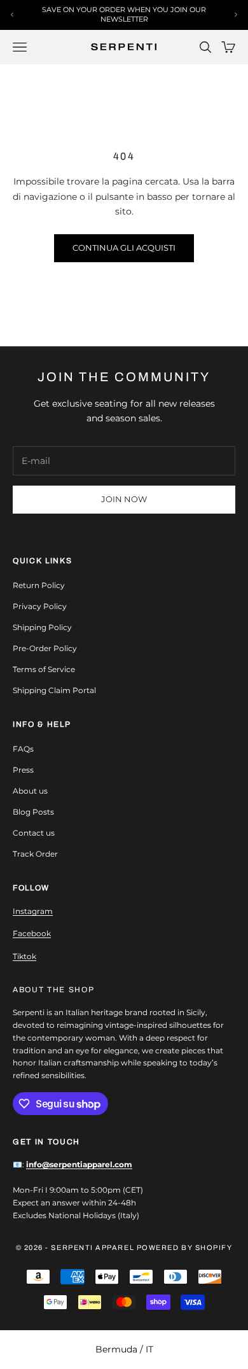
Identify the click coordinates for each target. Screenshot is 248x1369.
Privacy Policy (40, 606)
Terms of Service (44, 669)
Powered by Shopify (185, 1247)
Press (23, 770)
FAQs (23, 749)
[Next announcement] (236, 15)
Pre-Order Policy (45, 648)
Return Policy (39, 585)
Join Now (124, 499)
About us (30, 791)
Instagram (33, 911)
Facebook (32, 933)
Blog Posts (33, 812)
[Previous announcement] (12, 15)
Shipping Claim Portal (54, 690)
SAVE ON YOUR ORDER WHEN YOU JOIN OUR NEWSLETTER (124, 14)
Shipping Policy (42, 627)
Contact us (34, 833)
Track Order (35, 854)
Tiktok (24, 956)
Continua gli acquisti (124, 247)
